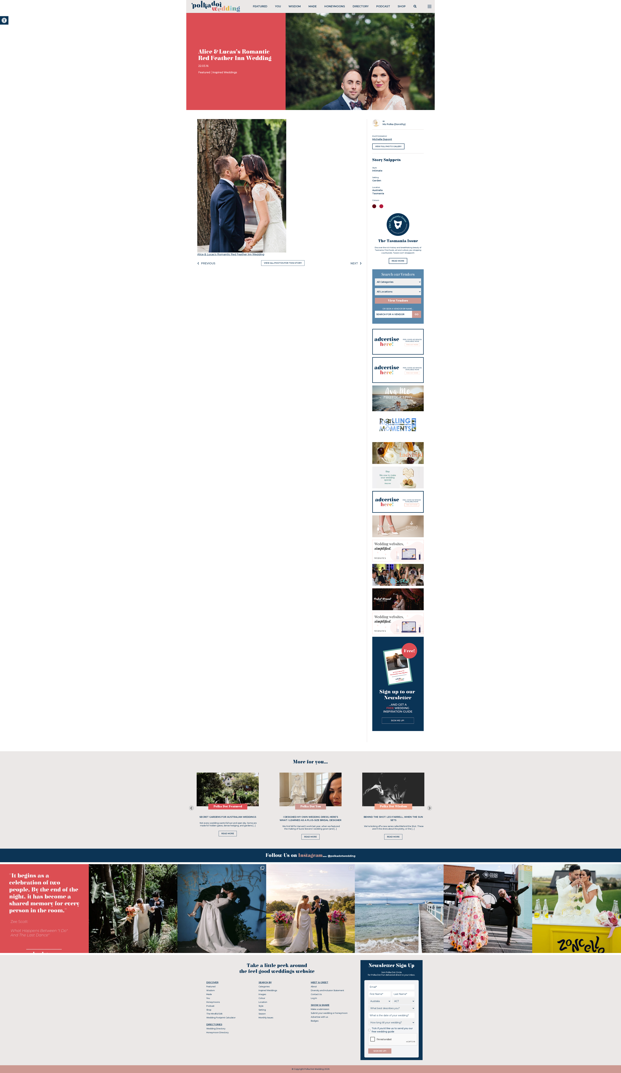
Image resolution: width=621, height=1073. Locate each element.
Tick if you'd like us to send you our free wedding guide (392, 1030)
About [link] (314, 986)
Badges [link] (314, 1021)
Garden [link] (376, 180)
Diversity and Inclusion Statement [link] (327, 990)
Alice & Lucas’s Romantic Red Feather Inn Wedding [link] (230, 254)
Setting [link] (262, 1010)
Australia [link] (377, 190)
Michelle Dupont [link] (382, 139)
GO (417, 314)
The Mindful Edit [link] (214, 1013)
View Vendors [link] (398, 300)
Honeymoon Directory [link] (217, 1032)
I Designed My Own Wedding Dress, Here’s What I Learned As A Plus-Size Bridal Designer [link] (310, 818)
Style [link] (261, 1006)
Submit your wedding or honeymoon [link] (329, 1013)
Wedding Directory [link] (215, 1028)
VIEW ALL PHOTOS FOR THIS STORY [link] (283, 263)
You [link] (278, 6)
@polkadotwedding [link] (341, 856)
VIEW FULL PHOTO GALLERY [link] (388, 146)
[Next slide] (429, 808)
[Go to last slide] (191, 808)
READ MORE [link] (398, 261)
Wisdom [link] (295, 6)
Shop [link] (402, 6)
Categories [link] (264, 986)
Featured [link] (260, 6)
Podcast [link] (383, 6)
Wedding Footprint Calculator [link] (221, 1017)
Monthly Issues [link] (266, 1017)
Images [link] (262, 994)
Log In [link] (314, 998)
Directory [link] (361, 6)
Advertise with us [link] (319, 1017)
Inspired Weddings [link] (224, 72)
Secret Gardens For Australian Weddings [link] (227, 816)
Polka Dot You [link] (310, 806)
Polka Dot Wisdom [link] (393, 806)
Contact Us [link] (316, 994)
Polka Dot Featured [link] (227, 806)
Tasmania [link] (378, 193)
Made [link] (313, 6)
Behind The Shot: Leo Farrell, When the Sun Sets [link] (393, 818)
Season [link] (262, 1013)
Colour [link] (262, 998)
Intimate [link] (377, 170)
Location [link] (263, 1002)
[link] (4, 20)
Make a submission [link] (320, 1009)
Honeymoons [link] (334, 6)
